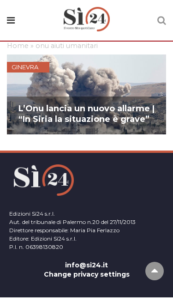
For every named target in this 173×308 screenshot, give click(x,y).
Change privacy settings (87, 274)
